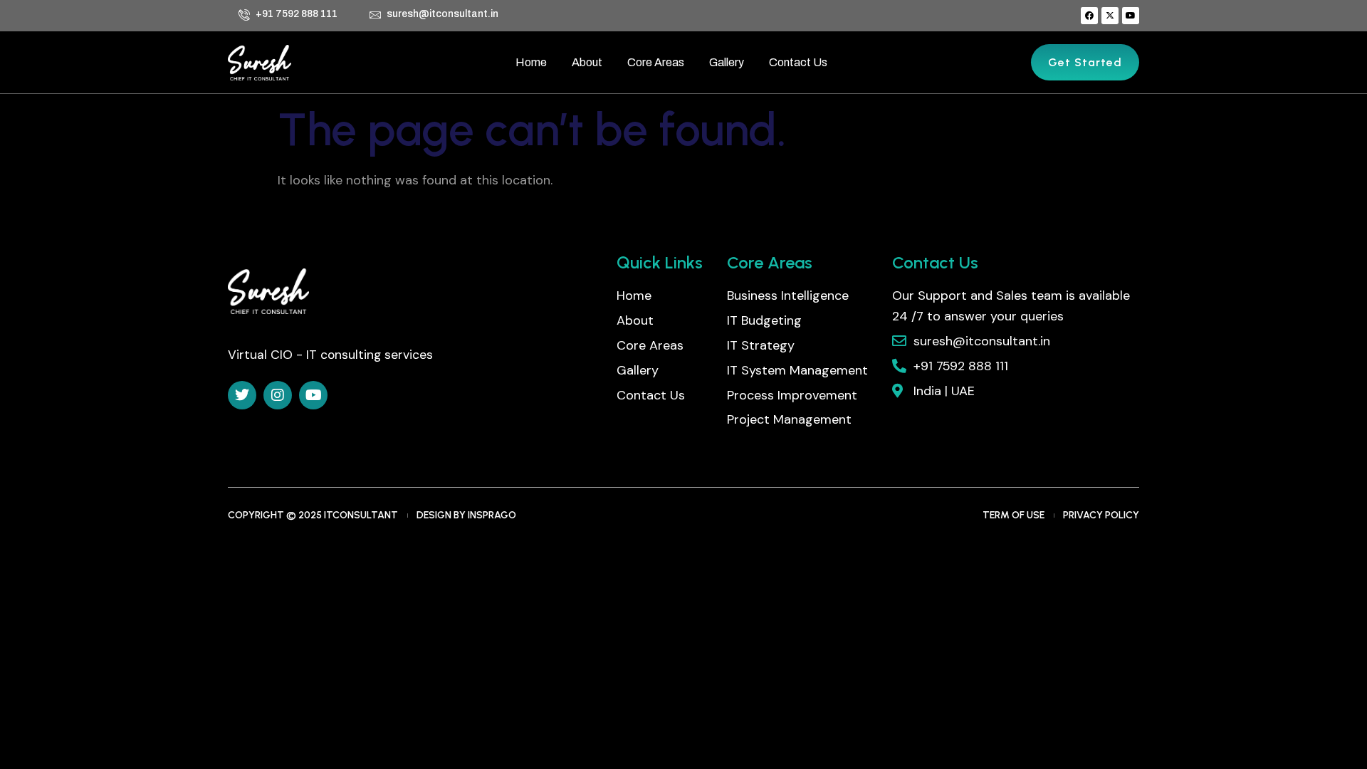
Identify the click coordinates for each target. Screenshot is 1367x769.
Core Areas (655, 62)
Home (531, 62)
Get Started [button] (1085, 62)
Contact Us (798, 62)
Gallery (726, 62)
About (587, 62)
